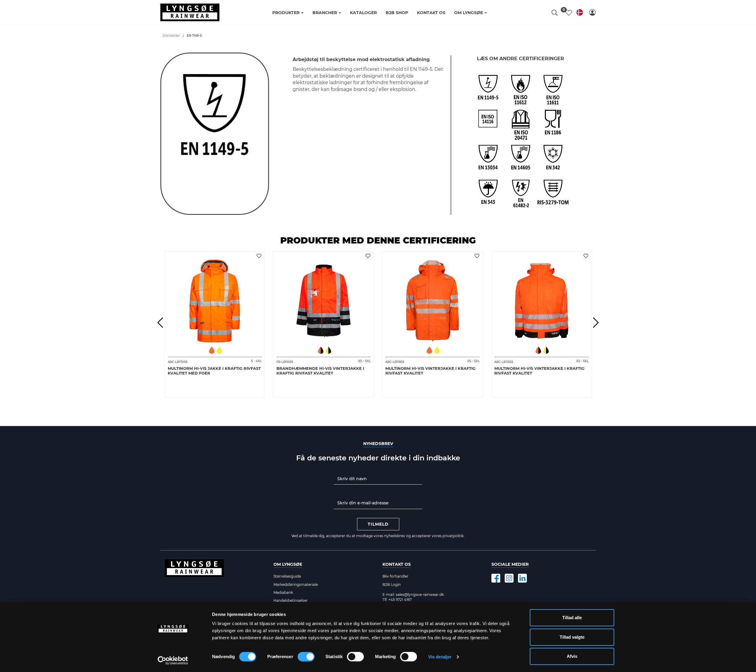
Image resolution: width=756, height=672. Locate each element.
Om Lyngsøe (287, 564)
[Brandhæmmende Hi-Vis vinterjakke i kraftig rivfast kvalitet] (323, 299)
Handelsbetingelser (290, 600)
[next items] (596, 322)
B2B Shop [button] (397, 12)
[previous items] (160, 322)
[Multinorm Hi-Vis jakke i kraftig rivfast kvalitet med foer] (214, 299)
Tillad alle (572, 617)
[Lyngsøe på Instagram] (509, 578)
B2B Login (391, 584)
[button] (592, 12)
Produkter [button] (286, 12)
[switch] (306, 656)
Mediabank (283, 592)
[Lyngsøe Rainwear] (189, 12)
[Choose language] (579, 13)
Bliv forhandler (395, 576)
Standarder (171, 35)
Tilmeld (378, 524)
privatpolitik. (453, 536)
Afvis (572, 656)
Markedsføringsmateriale (295, 584)
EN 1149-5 (194, 35)
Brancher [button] (325, 12)
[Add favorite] (260, 255)
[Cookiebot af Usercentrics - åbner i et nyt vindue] (173, 660)
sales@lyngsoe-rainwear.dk (420, 594)
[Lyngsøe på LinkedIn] (522, 578)
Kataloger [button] (363, 12)
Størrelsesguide (287, 576)
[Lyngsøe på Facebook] (495, 578)
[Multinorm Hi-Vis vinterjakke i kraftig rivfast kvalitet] (432, 299)
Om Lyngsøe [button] (469, 12)
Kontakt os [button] (431, 12)
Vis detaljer (440, 656)
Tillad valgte (572, 637)
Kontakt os (396, 564)
